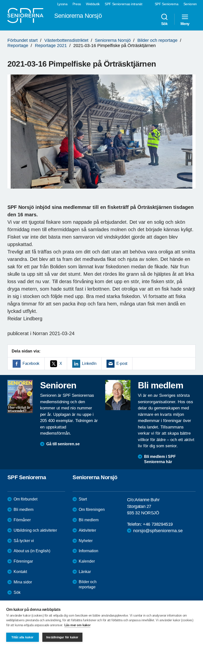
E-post (121, 363)
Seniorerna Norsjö (113, 40)
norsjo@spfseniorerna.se (158, 530)
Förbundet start (22, 40)
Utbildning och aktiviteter (35, 530)
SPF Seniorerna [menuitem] (166, 4)
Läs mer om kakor (77, 625)
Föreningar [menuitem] (23, 561)
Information (88, 551)
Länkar (85, 572)
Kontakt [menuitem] (20, 572)
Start (83, 499)
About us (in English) (32, 551)
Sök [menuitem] (164, 23)
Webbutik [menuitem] (93, 4)
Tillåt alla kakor (22, 637)
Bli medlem (23, 509)
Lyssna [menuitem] (62, 4)
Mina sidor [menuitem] (23, 582)
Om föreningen (92, 509)
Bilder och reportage (157, 40)
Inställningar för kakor (62, 637)
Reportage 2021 (51, 45)
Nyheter (86, 541)
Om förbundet (25, 499)
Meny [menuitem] (184, 23)
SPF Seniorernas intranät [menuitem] (123, 4)
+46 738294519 (158, 524)
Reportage (17, 45)
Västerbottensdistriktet (66, 40)
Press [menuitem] (77, 4)
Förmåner (22, 520)
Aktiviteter (87, 530)
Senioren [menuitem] (190, 4)
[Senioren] (20, 396)
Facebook (31, 363)
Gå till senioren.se (63, 444)
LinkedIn (89, 363)
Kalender (87, 561)
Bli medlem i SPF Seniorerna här (160, 459)
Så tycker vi (24, 541)
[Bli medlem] (117, 395)
